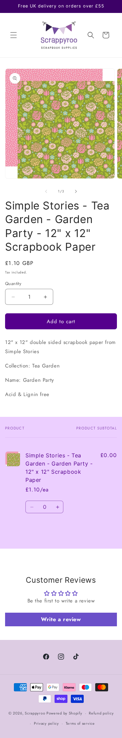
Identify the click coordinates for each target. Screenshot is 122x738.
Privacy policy (46, 723)
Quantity (13, 283)
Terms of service (80, 723)
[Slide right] (75, 191)
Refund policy (101, 713)
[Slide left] (46, 191)
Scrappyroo (35, 713)
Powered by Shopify (64, 713)
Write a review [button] (61, 619)
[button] (13, 35)
